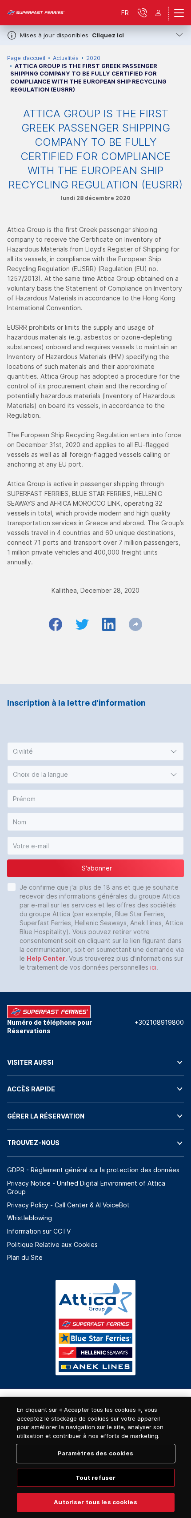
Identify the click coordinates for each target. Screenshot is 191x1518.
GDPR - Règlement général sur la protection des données (93, 1170)
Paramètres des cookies (96, 1453)
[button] (95, 751)
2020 (93, 58)
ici (153, 967)
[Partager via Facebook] (55, 624)
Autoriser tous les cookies (95, 1502)
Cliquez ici (108, 35)
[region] (95, 1457)
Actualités (66, 58)
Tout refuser (96, 1477)
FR (125, 12)
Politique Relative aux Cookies (52, 1244)
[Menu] (179, 12)
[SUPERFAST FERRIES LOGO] (36, 13)
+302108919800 (159, 1022)
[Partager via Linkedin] (108, 624)
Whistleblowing (29, 1218)
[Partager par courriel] (135, 624)
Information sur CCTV (39, 1231)
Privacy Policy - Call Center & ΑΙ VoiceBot (68, 1205)
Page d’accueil (26, 58)
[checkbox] (12, 887)
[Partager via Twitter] (82, 624)
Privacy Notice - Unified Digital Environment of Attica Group (86, 1187)
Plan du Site (25, 1257)
